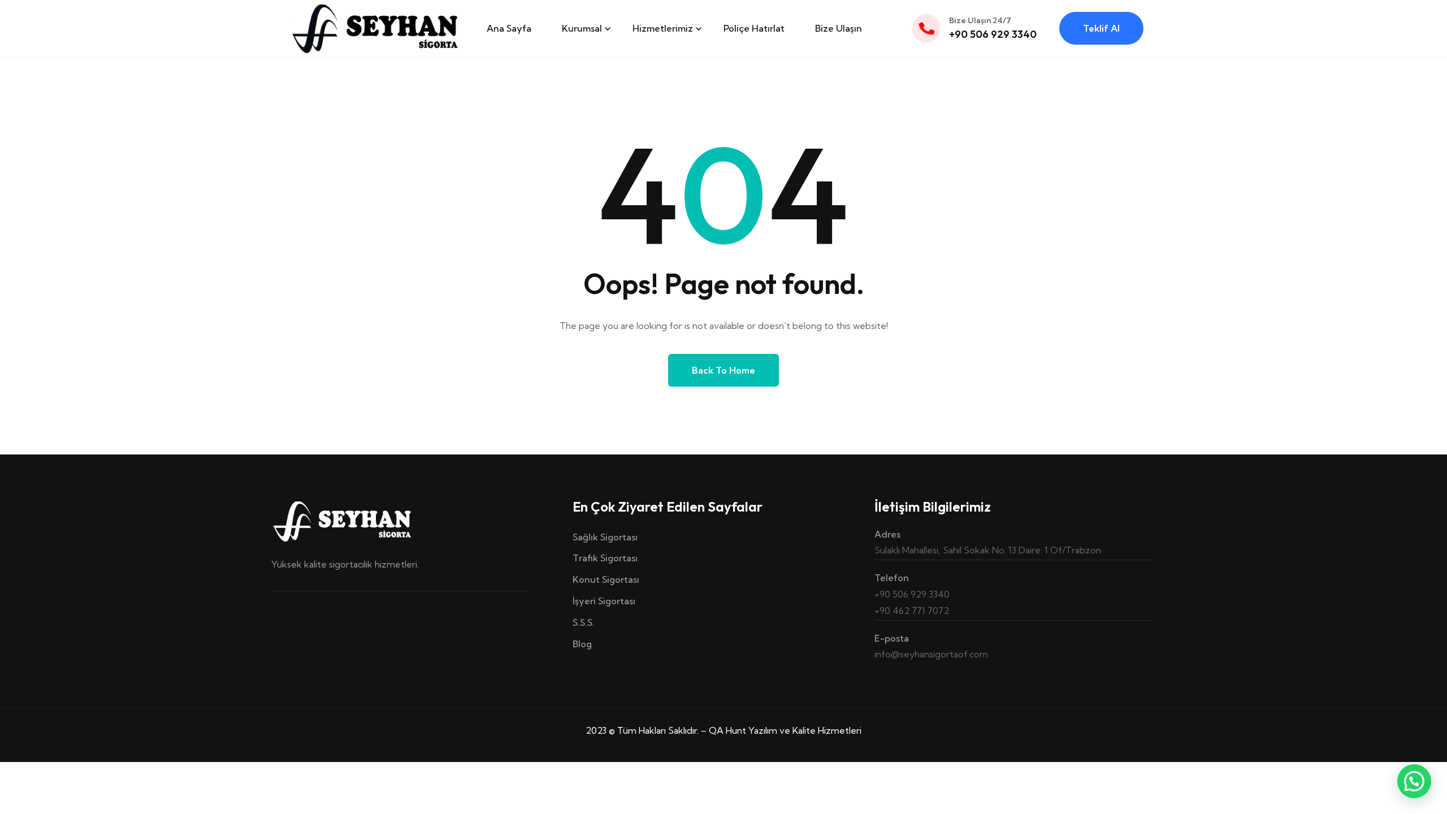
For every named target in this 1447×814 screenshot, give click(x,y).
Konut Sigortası (606, 579)
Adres (887, 534)
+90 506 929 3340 (993, 34)
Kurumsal (582, 28)
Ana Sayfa (509, 28)
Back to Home (723, 370)
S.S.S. (584, 622)
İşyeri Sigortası (604, 601)
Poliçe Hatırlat (754, 28)
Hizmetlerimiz (662, 28)
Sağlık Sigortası (605, 537)
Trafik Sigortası (605, 558)
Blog (582, 644)
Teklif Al (1101, 28)
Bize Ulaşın (838, 28)
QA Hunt (727, 730)
